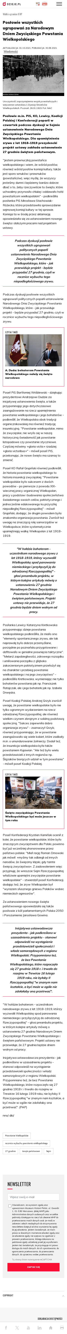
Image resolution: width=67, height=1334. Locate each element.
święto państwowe (31, 1151)
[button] (63, 1296)
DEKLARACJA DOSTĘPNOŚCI (50, 1319)
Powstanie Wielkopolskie (16, 1135)
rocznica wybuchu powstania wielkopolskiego (26, 1143)
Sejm (48, 1151)
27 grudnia (10, 1151)
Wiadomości (11, 51)
